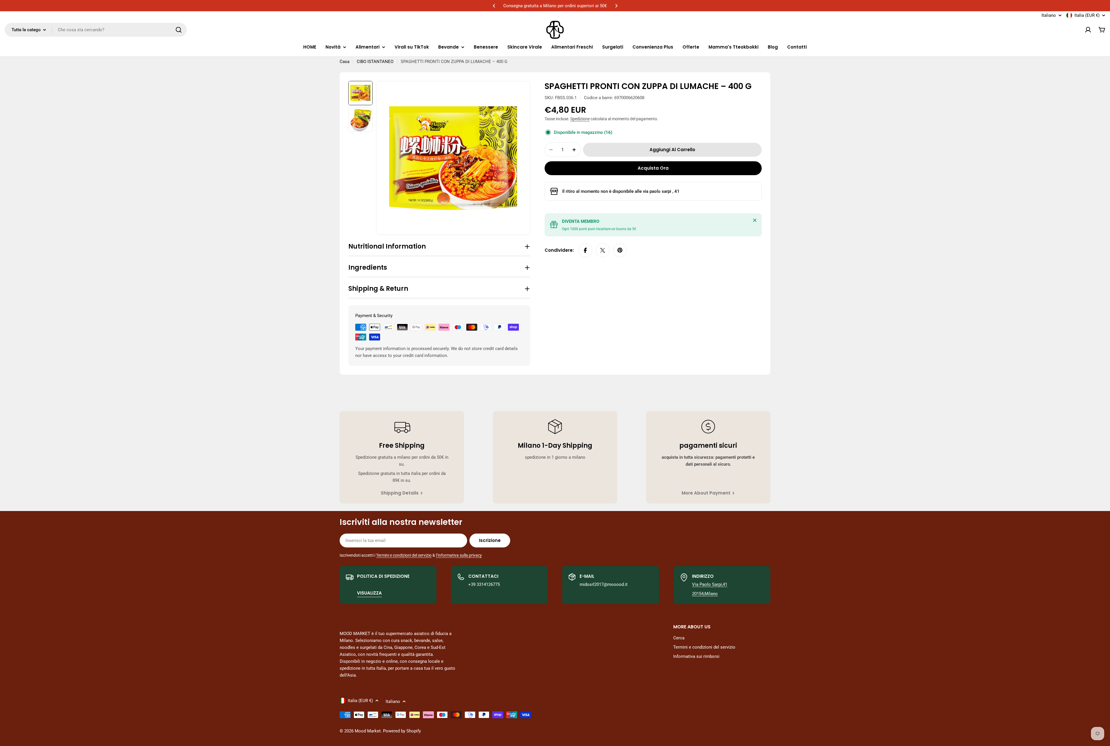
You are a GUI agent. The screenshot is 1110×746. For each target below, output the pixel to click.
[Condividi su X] (603, 250)
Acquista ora (653, 168)
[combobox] (96, 30)
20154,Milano (705, 593)
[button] (494, 5)
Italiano (1048, 15)
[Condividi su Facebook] (585, 250)
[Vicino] (754, 220)
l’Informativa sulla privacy (459, 555)
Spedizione (580, 118)
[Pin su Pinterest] (620, 250)
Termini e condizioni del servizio (404, 555)
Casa (344, 61)
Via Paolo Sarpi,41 (709, 584)
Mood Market (368, 731)
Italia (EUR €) (1087, 15)
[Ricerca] (178, 29)
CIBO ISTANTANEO (375, 61)
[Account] (1088, 29)
